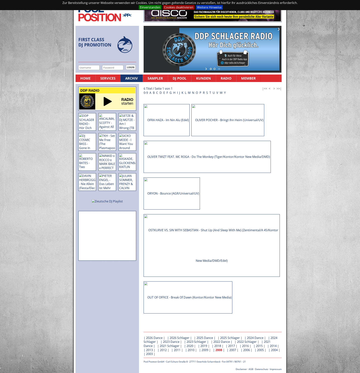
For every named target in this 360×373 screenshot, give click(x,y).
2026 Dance (154, 338)
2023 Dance (171, 342)
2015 (259, 346)
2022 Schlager (247, 342)
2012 (163, 350)
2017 (231, 346)
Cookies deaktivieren (178, 7)
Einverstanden (150, 7)
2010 (191, 350)
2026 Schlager (179, 338)
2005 (260, 350)
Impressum (276, 369)
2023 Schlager (196, 342)
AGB (251, 369)
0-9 (146, 93)
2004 (274, 350)
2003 (149, 354)
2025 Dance (204, 338)
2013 (149, 350)
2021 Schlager (169, 346)
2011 (177, 350)
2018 (217, 346)
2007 (232, 350)
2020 (190, 346)
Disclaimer (241, 369)
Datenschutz (261, 369)
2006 (246, 350)
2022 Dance (221, 342)
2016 (245, 346)
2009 (205, 350)
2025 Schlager (230, 338)
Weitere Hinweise (209, 7)
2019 (203, 346)
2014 (273, 346)
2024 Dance (255, 338)
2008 (218, 350)
